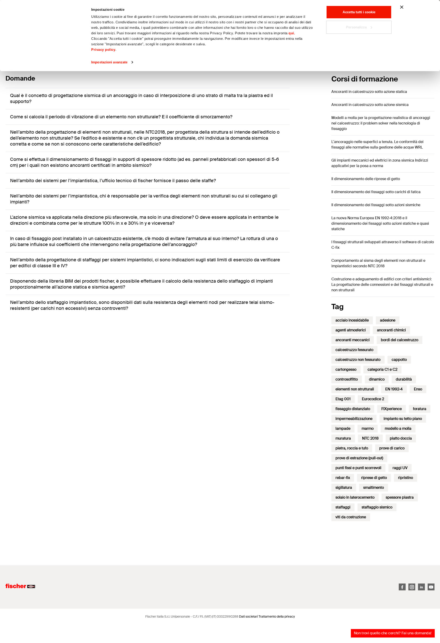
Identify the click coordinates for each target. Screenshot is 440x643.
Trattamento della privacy (276, 616)
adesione (387, 320)
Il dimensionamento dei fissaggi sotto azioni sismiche (375, 205)
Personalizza (356, 27)
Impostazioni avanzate (109, 62)
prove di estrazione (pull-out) (359, 458)
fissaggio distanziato (353, 408)
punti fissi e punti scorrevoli (358, 467)
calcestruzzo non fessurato (358, 359)
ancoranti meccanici (353, 340)
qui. (292, 33)
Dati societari (248, 616)
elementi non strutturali (355, 389)
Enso (418, 389)
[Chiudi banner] (401, 7)
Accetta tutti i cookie (359, 12)
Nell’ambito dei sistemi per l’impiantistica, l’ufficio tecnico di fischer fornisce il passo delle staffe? (113, 181)
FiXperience (391, 408)
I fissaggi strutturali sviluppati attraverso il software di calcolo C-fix (382, 245)
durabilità (404, 379)
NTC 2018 (370, 438)
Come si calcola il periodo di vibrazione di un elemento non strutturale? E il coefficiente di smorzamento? (121, 117)
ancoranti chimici (391, 330)
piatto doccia (401, 438)
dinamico (377, 379)
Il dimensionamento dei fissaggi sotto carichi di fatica (376, 191)
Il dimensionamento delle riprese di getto (365, 178)
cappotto (399, 359)
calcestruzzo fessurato (354, 349)
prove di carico (391, 448)
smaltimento (373, 487)
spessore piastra (400, 497)
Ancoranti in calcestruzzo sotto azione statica (369, 91)
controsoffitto (347, 379)
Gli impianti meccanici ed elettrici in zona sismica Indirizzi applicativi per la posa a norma (379, 163)
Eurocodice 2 (373, 399)
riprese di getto (374, 477)
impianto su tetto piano (403, 418)
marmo (368, 428)
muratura (343, 438)
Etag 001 (343, 399)
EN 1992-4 (394, 389)
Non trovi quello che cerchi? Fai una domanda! (393, 633)
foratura (419, 408)
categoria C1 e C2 (382, 369)
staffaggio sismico (377, 507)
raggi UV (400, 467)
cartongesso (346, 369)
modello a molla (398, 428)
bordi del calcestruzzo (399, 340)
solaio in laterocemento (355, 497)
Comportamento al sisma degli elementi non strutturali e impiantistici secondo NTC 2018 (378, 263)
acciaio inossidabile (352, 320)
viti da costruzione (351, 517)
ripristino (405, 477)
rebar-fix (343, 477)
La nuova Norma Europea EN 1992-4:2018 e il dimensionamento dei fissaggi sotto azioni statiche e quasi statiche (380, 223)
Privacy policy (103, 49)
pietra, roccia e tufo (352, 448)
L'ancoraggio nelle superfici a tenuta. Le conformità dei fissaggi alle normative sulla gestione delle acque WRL (377, 144)
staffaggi (343, 507)
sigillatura (344, 487)
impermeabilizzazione (354, 418)
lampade (343, 428)
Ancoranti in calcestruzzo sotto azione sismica (370, 104)
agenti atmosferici (351, 330)
